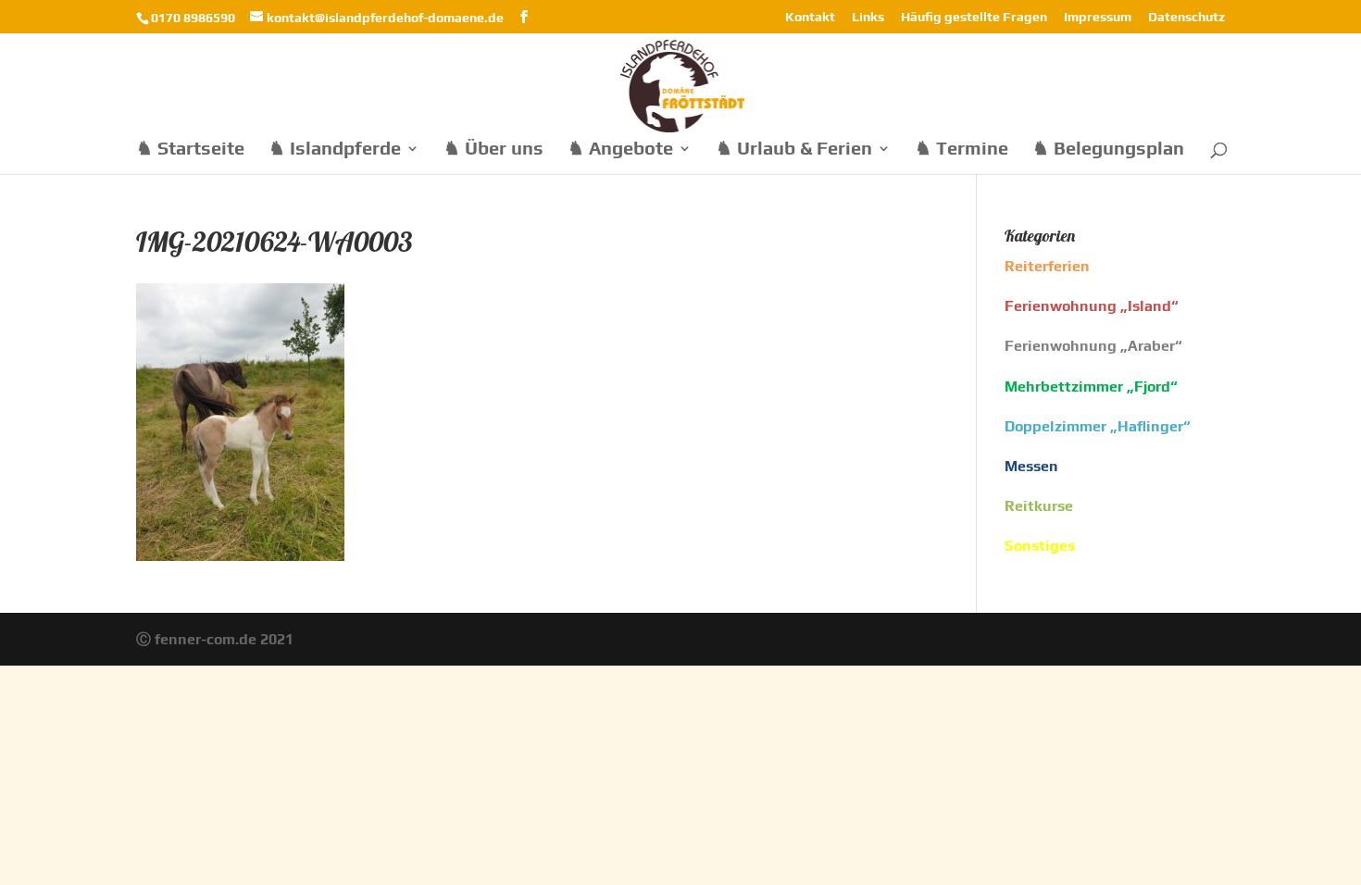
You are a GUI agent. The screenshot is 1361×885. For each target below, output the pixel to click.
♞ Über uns (493, 150)
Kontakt (810, 17)
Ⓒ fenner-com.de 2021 (214, 639)
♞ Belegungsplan (1108, 150)
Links (868, 17)
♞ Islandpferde (334, 150)
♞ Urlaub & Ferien (794, 150)
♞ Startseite (190, 150)
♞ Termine (961, 150)
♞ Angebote (620, 150)
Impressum (1097, 17)
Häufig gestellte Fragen (974, 17)
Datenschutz (1186, 17)
